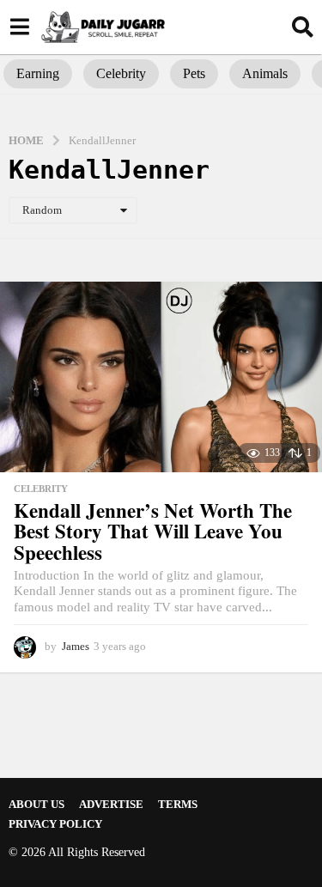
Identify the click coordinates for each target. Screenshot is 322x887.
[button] (19, 26)
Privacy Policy (55, 823)
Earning (37, 73)
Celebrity (121, 73)
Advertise (111, 804)
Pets (194, 73)
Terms (177, 804)
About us (36, 804)
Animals (265, 73)
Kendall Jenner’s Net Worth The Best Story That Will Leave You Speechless (153, 531)
